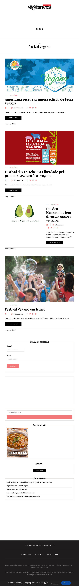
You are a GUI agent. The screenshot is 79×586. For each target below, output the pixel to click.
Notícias (14, 95)
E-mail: (9, 346)
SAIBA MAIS (39, 470)
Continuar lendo (13, 118)
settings (55, 584)
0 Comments (18, 108)
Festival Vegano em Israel (25, 309)
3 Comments (18, 314)
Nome (9, 355)
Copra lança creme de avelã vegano (17, 486)
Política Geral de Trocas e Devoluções (39, 545)
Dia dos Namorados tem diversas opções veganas (58, 214)
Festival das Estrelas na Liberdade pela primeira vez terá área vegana (35, 173)
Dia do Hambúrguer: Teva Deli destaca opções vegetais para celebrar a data (29, 482)
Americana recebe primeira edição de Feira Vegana (39, 101)
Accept (66, 583)
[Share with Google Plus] (33, 107)
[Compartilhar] (27, 107)
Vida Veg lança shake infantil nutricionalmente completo (23, 496)
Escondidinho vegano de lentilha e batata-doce (20, 493)
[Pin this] (35, 107)
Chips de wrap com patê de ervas (17, 489)
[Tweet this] (30, 107)
